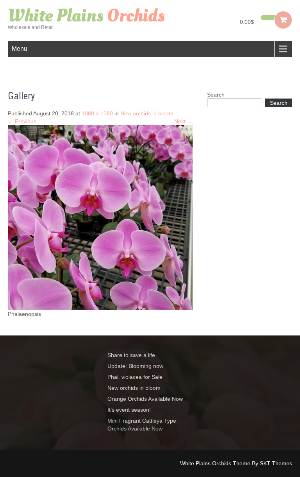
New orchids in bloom (146, 113)
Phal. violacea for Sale (134, 377)
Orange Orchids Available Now (145, 399)
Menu (19, 48)
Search (216, 94)
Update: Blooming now (135, 366)
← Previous (22, 121)
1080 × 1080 (97, 113)
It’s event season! (129, 410)
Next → (183, 121)
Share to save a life (131, 355)
